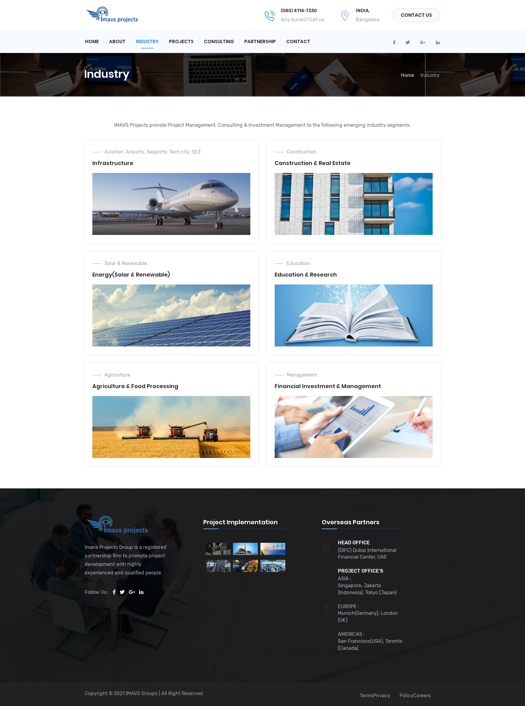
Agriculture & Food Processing (135, 386)
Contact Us (416, 15)
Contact (298, 41)
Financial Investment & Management (328, 386)
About (117, 41)
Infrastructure (112, 163)
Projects (181, 41)
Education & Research (306, 274)
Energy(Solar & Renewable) (131, 274)
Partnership (260, 41)
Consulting (219, 41)
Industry (147, 41)
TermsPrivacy (375, 695)
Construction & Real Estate (313, 163)
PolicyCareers (415, 695)
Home (92, 41)
